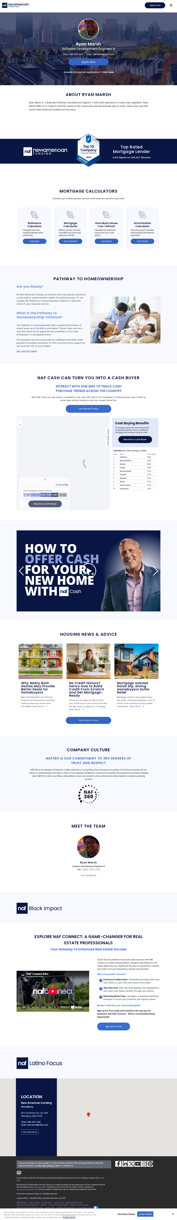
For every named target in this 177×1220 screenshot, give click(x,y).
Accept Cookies (145, 1214)
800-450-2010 (38, 1187)
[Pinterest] (150, 1164)
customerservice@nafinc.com (27, 1189)
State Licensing (34, 1203)
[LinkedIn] (125, 1164)
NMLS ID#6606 (22, 1203)
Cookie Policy (50, 1208)
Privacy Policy (47, 1203)
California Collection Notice (66, 1208)
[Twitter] (131, 1164)
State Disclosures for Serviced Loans (30, 1208)
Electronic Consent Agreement (28, 1205)
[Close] (173, 1214)
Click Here (108, 72)
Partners (44, 1205)
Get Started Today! (88, 408)
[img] (88, 571)
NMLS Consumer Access (79, 1205)
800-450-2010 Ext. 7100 (48, 1165)
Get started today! (27, 351)
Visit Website (88, 875)
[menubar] (171, 5)
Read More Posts (88, 720)
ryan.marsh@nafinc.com (103, 54)
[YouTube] (137, 1164)
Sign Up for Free (113, 1026)
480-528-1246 (76, 54)
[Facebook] (118, 1164)
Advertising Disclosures (74, 1203)
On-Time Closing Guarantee (59, 1205)
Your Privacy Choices (86, 1208)
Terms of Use (58, 1203)
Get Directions (30, 1132)
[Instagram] (144, 1164)
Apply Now (155, 5)
